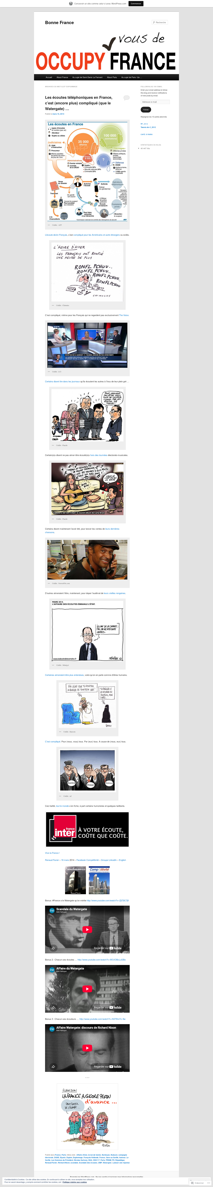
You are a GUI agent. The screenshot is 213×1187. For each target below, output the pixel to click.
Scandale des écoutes (88, 1162)
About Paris (112, 77)
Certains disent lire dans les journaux (62, 381)
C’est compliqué (52, 741)
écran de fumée (94, 1155)
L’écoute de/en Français (56, 234)
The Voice (124, 315)
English (122, 859)
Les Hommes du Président (62, 1160)
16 (62, 859)
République (120, 1160)
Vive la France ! (52, 852)
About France (62, 77)
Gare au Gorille (112, 1157)
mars (66, 859)
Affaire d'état (82, 1155)
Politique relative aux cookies (75, 1182)
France (58, 1155)
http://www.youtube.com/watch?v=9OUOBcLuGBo (102, 959)
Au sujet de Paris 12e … (131, 77)
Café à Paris (147, 134)
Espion (69, 1157)
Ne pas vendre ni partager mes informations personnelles (119, 1177)
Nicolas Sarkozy (81, 1160)
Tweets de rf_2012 (148, 127)
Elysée (63, 1157)
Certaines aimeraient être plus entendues (64, 674)
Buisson (114, 1155)
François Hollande (91, 1157)
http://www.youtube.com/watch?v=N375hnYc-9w (102, 1018)
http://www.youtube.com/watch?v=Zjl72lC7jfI (108, 900)
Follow (146, 109)
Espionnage (78, 1157)
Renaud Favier (52, 859)
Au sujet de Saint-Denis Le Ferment (87, 77)
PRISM (108, 1160)
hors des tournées (99, 455)
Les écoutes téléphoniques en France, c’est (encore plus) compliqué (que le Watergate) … (78, 103)
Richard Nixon (64, 1162)
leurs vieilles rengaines (114, 593)
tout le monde (62, 805)
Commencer (136, 3)
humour (122, 1157)
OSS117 (96, 1160)
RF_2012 (144, 124)
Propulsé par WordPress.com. (82, 1177)
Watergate (107, 1162)
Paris (64, 1155)
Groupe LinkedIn (109, 859)
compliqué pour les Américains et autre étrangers (96, 234)
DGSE (56, 1157)
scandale (74, 1162)
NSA (90, 1160)
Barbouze (106, 1155)
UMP (100, 1162)
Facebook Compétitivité (88, 859)
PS (113, 1160)
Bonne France (59, 22)
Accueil (49, 77)
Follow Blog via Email (151, 87)
